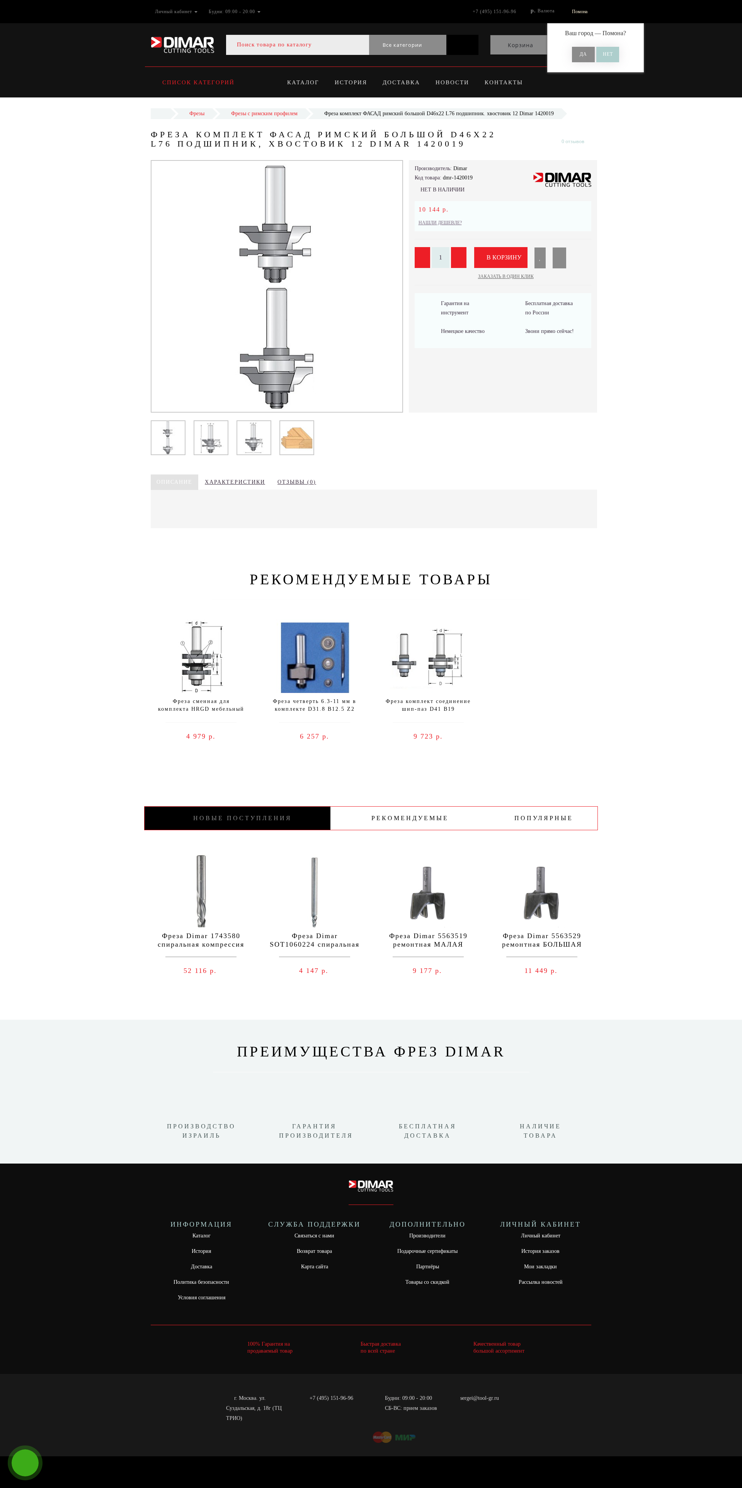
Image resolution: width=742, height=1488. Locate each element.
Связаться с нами (314, 1236)
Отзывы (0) (296, 482)
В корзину (503, 257)
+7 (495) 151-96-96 (331, 1398)
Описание (174, 482)
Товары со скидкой (427, 1282)
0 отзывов (573, 141)
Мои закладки (540, 1267)
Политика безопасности (201, 1282)
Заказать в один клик (506, 276)
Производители (427, 1236)
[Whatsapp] (456, 1407)
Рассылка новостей (541, 1282)
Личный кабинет (540, 1236)
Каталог (303, 82)
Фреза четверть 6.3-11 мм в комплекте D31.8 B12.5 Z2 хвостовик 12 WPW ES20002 (314, 709)
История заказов (540, 1251)
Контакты (504, 82)
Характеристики (235, 482)
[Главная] (160, 113)
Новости (452, 82)
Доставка (401, 82)
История (351, 82)
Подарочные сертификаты (427, 1251)
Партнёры (427, 1267)
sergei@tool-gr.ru (479, 1398)
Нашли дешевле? (440, 222)
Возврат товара (314, 1251)
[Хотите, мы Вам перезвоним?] (25, 1462)
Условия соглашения (201, 1297)
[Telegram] (469, 1408)
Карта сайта (314, 1267)
